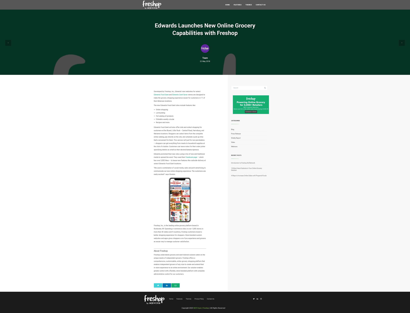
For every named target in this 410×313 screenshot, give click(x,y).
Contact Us (261, 5)
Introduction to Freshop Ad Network (243, 163)
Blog (232, 129)
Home (227, 5)
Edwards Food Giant (161, 95)
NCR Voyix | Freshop (201, 308)
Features (238, 5)
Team (205, 58)
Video (233, 142)
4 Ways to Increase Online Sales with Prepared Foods (249, 175)
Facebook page (191, 157)
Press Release (236, 134)
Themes (248, 5)
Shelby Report (236, 138)
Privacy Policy (199, 299)
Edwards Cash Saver (180, 95)
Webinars (234, 146)
